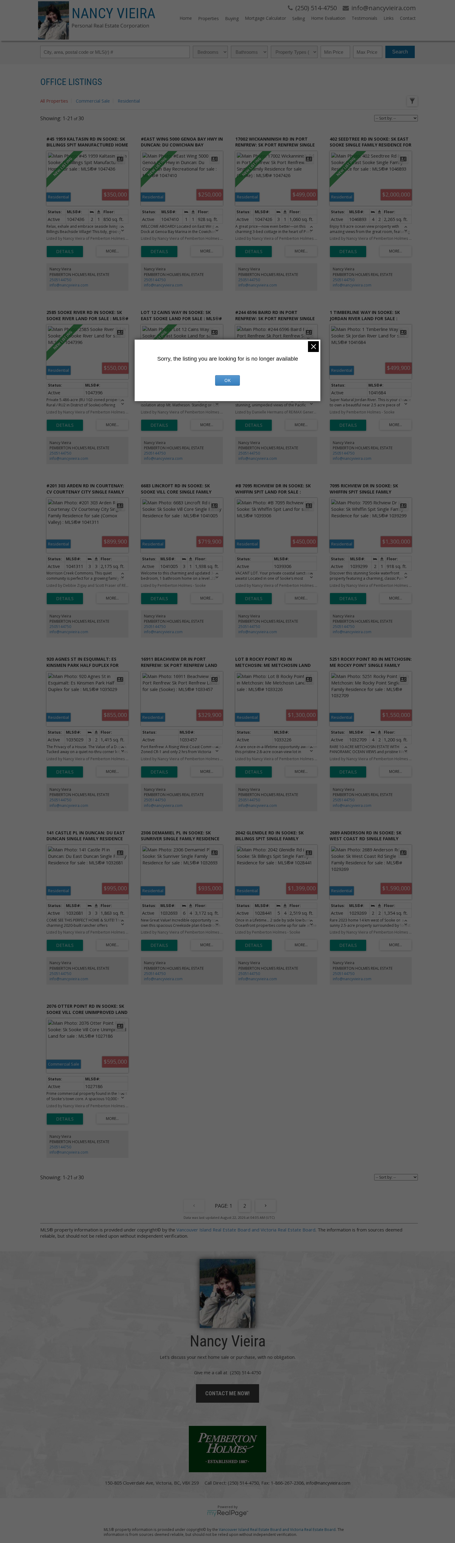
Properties (208, 18)
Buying (232, 18)
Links (389, 18)
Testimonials (364, 18)
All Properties (54, 101)
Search (400, 51)
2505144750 (60, 279)
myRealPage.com (228, 1513)
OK (227, 380)
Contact (408, 18)
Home (186, 18)
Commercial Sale (93, 101)
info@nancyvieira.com (69, 285)
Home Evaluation (328, 18)
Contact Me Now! (227, 1393)
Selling (298, 18)
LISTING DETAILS (65, 251)
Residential (129, 101)
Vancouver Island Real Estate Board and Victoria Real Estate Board (245, 1230)
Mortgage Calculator (265, 18)
